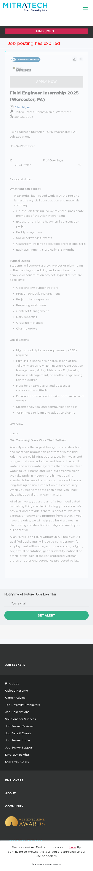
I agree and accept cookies (46, 864)
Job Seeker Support (19, 747)
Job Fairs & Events (18, 733)
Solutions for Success (20, 718)
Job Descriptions (17, 711)
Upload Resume (16, 690)
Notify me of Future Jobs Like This (30, 594)
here (72, 847)
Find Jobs (12, 683)
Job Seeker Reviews (19, 726)
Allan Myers (22, 107)
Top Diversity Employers (22, 704)
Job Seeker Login (17, 740)
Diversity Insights (17, 754)
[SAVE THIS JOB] (81, 59)
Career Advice (15, 697)
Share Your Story (17, 761)
